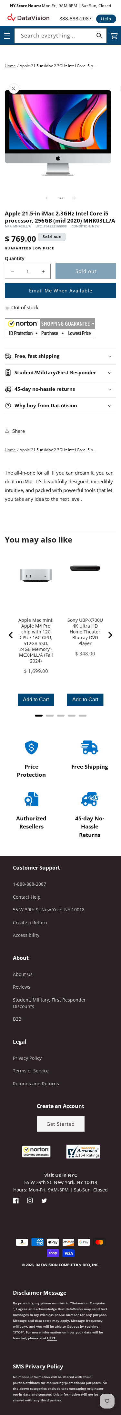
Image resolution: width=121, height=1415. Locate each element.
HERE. (52, 1338)
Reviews (21, 987)
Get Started (60, 1124)
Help (106, 19)
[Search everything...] (99, 35)
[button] (0, 1382)
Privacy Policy (27, 1058)
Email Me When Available (60, 290)
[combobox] (60, 35)
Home (10, 66)
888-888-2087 (75, 18)
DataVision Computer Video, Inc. (67, 1264)
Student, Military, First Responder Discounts (49, 1003)
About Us (23, 974)
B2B (17, 1019)
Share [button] (18, 431)
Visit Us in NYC (60, 1175)
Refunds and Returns (36, 1083)
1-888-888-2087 (29, 884)
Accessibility (26, 935)
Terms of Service (31, 1071)
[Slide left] (46, 198)
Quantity (15, 258)
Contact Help (27, 897)
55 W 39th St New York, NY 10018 (49, 909)
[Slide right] (75, 198)
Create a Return (30, 922)
